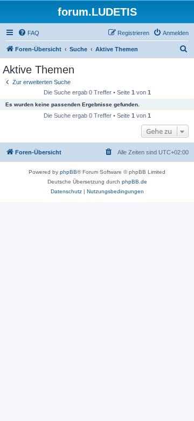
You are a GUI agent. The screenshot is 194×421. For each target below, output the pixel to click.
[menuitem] (28, 32)
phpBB (68, 172)
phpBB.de (134, 182)
